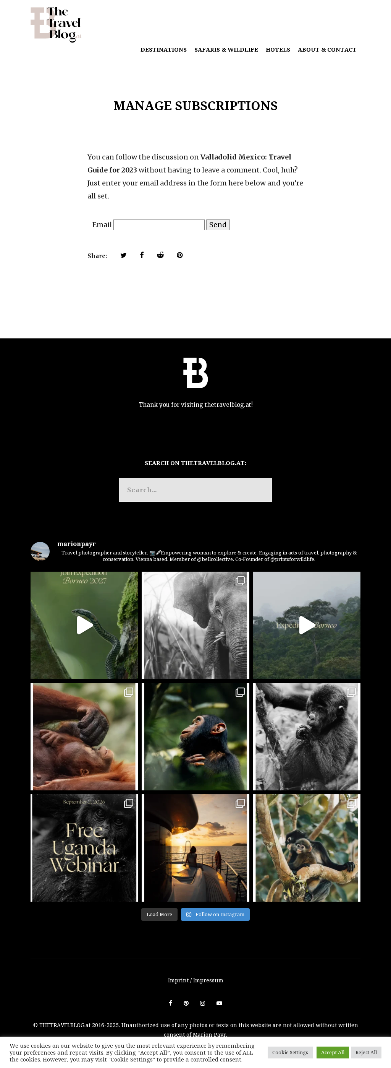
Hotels (278, 49)
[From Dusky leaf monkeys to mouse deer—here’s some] (306, 848)
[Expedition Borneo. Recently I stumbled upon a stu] (306, 625)
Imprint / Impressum (195, 980)
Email (102, 224)
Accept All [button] (332, 1052)
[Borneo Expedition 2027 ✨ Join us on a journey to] (84, 625)
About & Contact (327, 49)
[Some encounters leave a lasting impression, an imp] (195, 736)
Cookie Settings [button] (290, 1052)
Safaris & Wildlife (226, 49)
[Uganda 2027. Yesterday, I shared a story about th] (306, 736)
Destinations (164, 49)
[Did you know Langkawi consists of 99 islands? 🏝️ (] (195, 848)
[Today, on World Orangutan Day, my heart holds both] (84, 736)
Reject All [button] (366, 1052)
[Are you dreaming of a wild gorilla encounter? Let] (84, 848)
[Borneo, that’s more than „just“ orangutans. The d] (195, 625)
